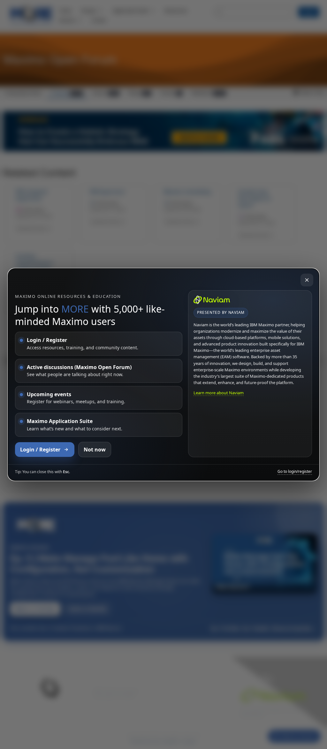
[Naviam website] (212, 300)
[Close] (306, 280)
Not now (95, 449)
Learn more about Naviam (219, 393)
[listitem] (98, 344)
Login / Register (40, 449)
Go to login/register (295, 471)
